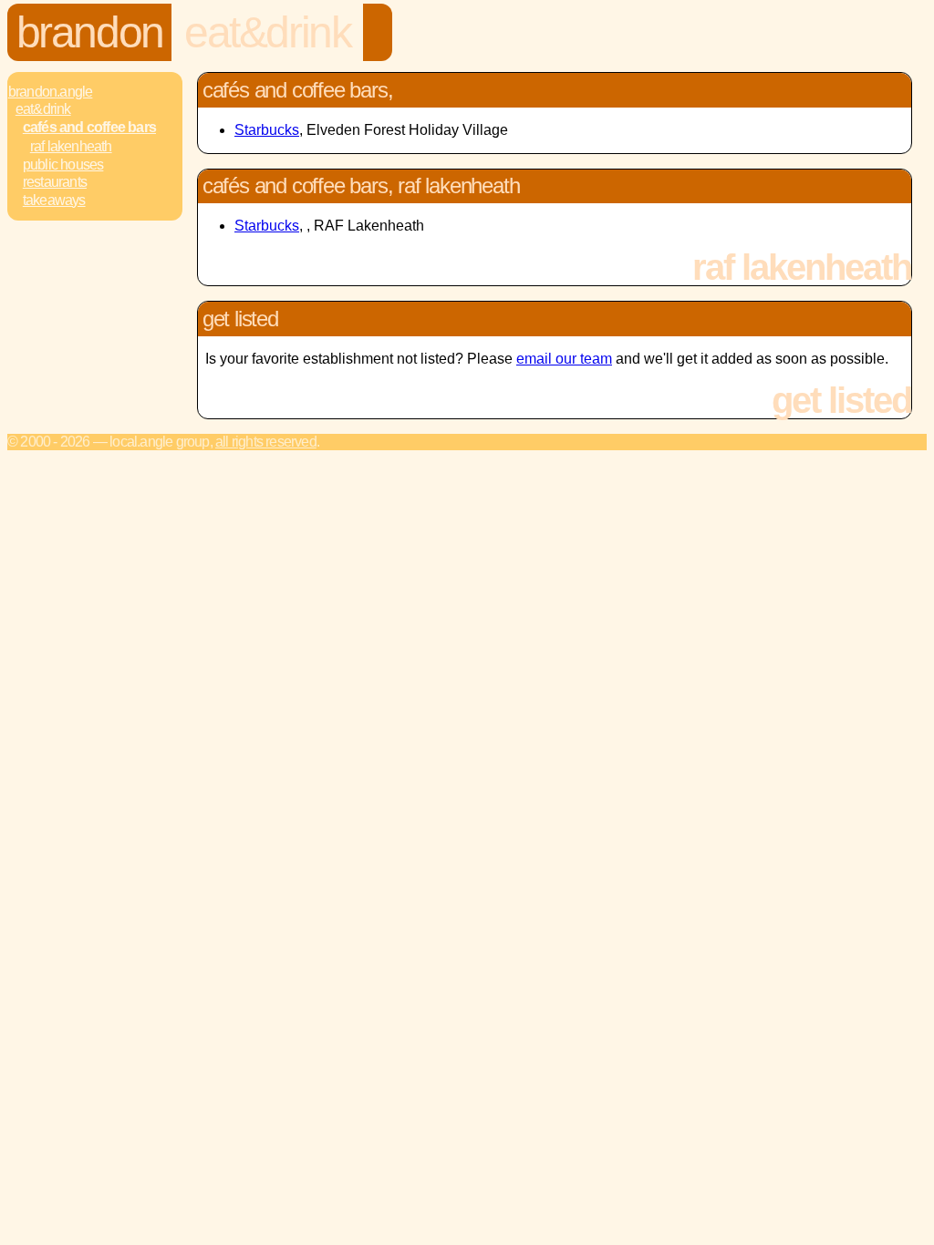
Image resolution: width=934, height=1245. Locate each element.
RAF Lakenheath (71, 146)
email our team (564, 358)
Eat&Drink (267, 32)
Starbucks (266, 130)
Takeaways (54, 200)
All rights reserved (266, 441)
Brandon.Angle (50, 91)
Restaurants (55, 182)
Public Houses (63, 164)
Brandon (89, 32)
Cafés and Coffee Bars (89, 127)
